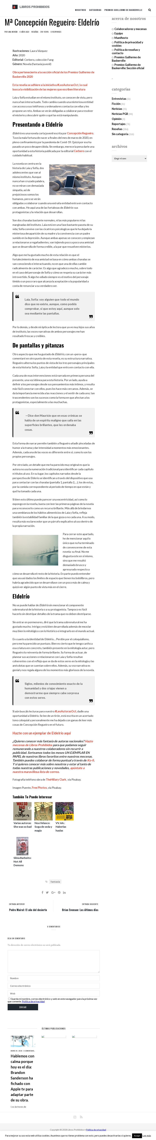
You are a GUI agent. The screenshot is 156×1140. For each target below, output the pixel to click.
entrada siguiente (90, 904)
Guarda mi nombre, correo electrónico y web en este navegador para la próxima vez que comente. (52, 1000)
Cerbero (79, 151)
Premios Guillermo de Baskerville (123, 9)
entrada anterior (17, 904)
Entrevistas (119, 98)
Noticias (117, 108)
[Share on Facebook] (42, 892)
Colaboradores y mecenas (130, 29)
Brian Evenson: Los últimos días (80, 909)
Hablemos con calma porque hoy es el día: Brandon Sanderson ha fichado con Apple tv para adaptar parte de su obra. (22, 1078)
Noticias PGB (120, 113)
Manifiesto (121, 37)
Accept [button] (137, 1135)
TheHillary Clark (56, 779)
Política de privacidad (33, 1001)
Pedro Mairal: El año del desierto (28, 909)
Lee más (146, 1135)
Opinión (117, 119)
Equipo (118, 33)
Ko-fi (90, 760)
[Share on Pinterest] (59, 892)
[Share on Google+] (53, 892)
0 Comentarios (29, 1051)
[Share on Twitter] (47, 892)
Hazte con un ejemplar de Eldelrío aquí (41, 733)
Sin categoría (120, 134)
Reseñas (35, 32)
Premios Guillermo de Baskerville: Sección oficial (128, 66)
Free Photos (39, 787)
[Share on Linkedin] (64, 892)
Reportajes (119, 124)
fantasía (55, 881)
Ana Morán (13, 32)
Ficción (116, 103)
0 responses (56, 32)
